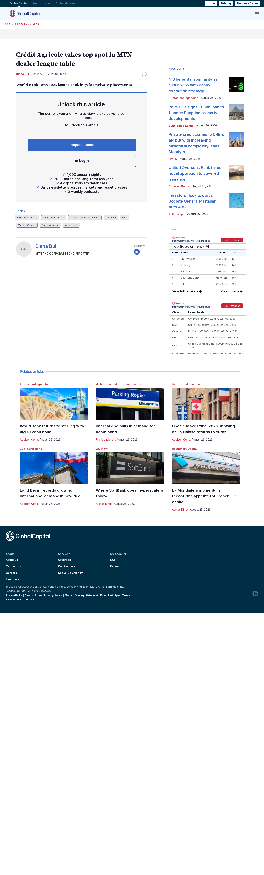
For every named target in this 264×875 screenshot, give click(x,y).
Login (211, 3)
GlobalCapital (19, 3)
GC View (102, 448)
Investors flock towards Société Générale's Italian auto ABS (192, 201)
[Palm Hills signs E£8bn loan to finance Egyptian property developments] (236, 112)
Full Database (232, 240)
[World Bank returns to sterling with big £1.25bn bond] (54, 404)
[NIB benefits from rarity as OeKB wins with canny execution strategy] (236, 84)
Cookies (29, 599)
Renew (114, 566)
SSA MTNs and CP (27, 24)
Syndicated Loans (181, 125)
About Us (12, 559)
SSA (7, 24)
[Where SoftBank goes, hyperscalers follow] (130, 468)
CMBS (173, 159)
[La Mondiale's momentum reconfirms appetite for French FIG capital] (206, 468)
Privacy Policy (53, 595)
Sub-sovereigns (31, 448)
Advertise (64, 559)
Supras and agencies (34, 384)
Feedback (12, 579)
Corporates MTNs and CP (85, 217)
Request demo (81, 145)
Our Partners (67, 566)
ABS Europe (177, 214)
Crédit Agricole (50, 225)
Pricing (226, 3)
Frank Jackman (105, 439)
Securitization (42, 3)
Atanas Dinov (104, 503)
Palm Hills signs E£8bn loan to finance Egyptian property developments (196, 113)
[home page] (25, 13)
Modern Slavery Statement (81, 595)
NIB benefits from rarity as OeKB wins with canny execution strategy (193, 85)
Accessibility (14, 595)
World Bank (71, 225)
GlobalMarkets (65, 3)
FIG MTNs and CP (27, 217)
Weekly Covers (27, 225)
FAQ (112, 559)
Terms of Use (33, 595)
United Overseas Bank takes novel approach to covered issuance (195, 173)
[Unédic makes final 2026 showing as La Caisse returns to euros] (206, 404)
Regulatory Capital (185, 448)
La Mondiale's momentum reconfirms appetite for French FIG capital (204, 496)
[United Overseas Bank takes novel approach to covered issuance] (236, 172)
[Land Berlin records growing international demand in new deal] (54, 468)
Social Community (70, 573)
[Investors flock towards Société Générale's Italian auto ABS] (236, 200)
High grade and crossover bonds (118, 384)
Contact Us (13, 566)
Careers (11, 573)
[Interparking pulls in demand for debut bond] (130, 404)
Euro (124, 217)
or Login (82, 161)
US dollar (111, 217)
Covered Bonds (179, 186)
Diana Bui (45, 246)
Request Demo (247, 3)
